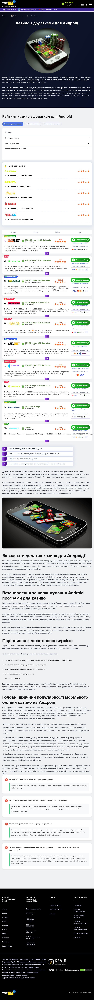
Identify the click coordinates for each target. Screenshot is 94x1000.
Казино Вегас (7, 946)
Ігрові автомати (46, 10)
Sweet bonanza (55, 905)
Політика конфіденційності (80, 910)
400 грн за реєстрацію (30, 920)
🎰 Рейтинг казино (17, 16)
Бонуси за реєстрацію (29, 10)
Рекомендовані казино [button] (13, 124)
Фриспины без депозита (31, 932)
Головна (5, 16)
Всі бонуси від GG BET (80, 243)
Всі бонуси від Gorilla (80, 389)
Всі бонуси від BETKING (80, 306)
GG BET (5, 921)
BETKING (5, 925)
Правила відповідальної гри (80, 928)
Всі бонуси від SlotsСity (80, 326)
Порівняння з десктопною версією (23, 459)
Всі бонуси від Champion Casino (79, 409)
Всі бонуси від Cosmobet (80, 368)
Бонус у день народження (30, 944)
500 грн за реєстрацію (30, 926)
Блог (55, 10)
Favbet (4, 930)
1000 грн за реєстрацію (30, 914)
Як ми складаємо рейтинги (79, 916)
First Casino (6, 942)
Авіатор (52, 914)
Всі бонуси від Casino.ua (80, 263)
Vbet (4, 934)
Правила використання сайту (80, 922)
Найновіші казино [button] (33, 124)
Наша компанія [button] (80, 897)
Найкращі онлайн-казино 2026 (8, 899)
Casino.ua (5, 938)
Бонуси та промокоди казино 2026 (31, 899)
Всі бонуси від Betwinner (80, 283)
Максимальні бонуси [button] (52, 124)
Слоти (52, 897)
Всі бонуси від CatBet (80, 430)
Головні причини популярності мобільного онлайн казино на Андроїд (37, 464)
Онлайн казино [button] (11, 10)
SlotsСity (5, 917)
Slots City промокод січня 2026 (33, 938)
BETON (4, 913)
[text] (36, 435)
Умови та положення (81, 933)
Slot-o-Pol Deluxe (56, 909)
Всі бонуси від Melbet (80, 346)
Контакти (77, 937)
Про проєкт (78, 905)
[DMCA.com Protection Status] (86, 970)
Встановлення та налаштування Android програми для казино (34, 454)
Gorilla (4, 909)
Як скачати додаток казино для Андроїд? (26, 449)
